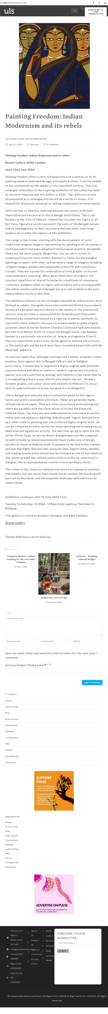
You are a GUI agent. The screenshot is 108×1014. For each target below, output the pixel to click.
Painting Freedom (33, 139)
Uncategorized (11, 756)
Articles (8, 701)
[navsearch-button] (82, 8)
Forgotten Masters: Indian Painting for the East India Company (21, 559)
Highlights (9, 731)
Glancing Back (11, 725)
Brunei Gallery (17, 139)
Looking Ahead (12, 738)
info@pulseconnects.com (13, 3)
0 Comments (52, 144)
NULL (7, 744)
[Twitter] (99, 3)
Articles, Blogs (11, 707)
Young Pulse (10, 762)
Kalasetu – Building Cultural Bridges (87, 558)
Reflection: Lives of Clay (54, 597)
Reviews (35, 144)
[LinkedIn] (105, 3)
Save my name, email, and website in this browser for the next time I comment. (51, 655)
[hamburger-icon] (75, 11)
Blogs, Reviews (12, 719)
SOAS (44, 139)
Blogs (7, 713)
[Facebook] (93, 3)
